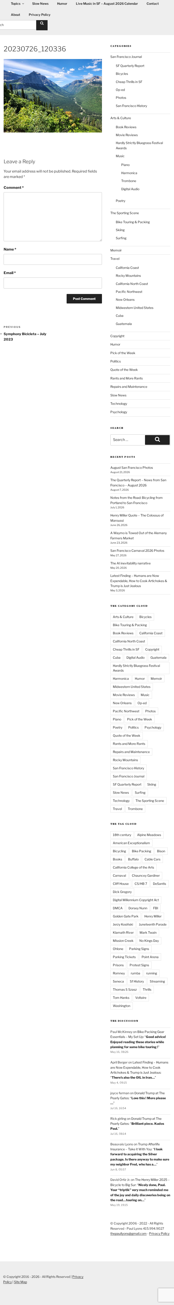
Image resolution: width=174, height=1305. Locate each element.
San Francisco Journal (126, 57)
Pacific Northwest (129, 292)
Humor (115, 344)
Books (117, 859)
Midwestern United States (134, 308)
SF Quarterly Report (130, 66)
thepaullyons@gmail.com (128, 1233)
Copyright (117, 336)
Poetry (120, 201)
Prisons (118, 965)
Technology (118, 403)
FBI (155, 908)
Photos (121, 97)
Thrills (147, 989)
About (15, 15)
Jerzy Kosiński (123, 924)
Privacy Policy (40, 15)
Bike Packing (141, 851)
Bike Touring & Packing (133, 222)
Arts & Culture (120, 118)
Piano (125, 165)
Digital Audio (130, 189)
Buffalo (133, 859)
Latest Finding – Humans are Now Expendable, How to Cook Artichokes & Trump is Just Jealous (138, 581)
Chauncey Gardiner (146, 875)
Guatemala (124, 324)
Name (10, 249)
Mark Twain (148, 932)
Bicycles (122, 74)
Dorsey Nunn (137, 908)
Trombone (128, 181)
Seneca (118, 981)
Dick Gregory (122, 892)
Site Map (20, 1282)
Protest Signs (139, 965)
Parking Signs (139, 949)
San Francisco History (131, 106)
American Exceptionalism (131, 843)
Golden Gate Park (125, 916)
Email (10, 273)
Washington (121, 1006)
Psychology (118, 412)
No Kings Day (149, 941)
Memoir (116, 250)
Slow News (118, 395)
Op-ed (120, 90)
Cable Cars (152, 859)
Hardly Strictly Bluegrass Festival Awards (136, 668)
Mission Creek (123, 941)
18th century (122, 835)
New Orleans (125, 299)
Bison (161, 851)
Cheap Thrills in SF (129, 82)
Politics (115, 361)
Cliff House (121, 884)
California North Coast (132, 284)
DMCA (118, 908)
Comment (14, 187)
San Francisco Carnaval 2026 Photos (137, 550)
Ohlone (118, 949)
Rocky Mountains (128, 275)
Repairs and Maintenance (128, 386)
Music (120, 156)
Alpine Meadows (149, 835)
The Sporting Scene (124, 213)
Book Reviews (126, 127)
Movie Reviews (127, 135)
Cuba (119, 315)
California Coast (127, 268)
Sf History (137, 981)
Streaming (157, 981)
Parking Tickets (124, 957)
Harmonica (129, 173)
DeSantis (159, 884)
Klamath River (123, 932)
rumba (135, 973)
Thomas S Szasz (125, 989)
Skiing (120, 230)
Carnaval (119, 875)
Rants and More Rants (126, 378)
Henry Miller (153, 916)
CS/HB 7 (141, 884)
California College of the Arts (133, 867)
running (151, 973)
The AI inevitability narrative (130, 563)
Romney (119, 973)
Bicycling (119, 851)
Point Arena (150, 957)
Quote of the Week (124, 370)
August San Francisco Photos (131, 467)
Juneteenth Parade (153, 924)
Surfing (121, 238)
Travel (114, 259)
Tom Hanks (121, 997)
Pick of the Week (122, 353)
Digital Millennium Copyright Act (136, 900)
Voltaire (140, 997)
